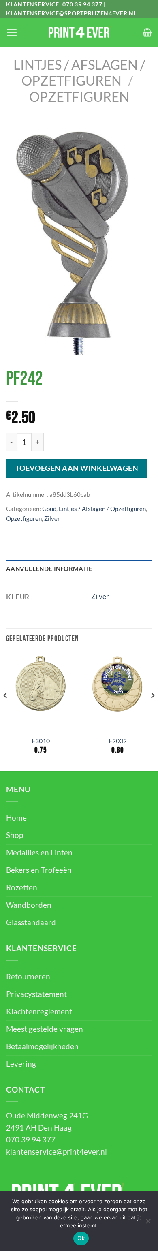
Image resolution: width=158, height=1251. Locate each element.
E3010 (41, 740)
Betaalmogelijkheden (42, 1046)
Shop (14, 835)
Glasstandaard (31, 922)
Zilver (52, 518)
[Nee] (148, 1223)
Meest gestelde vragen (44, 1028)
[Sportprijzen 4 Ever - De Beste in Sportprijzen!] (79, 32)
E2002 (118, 740)
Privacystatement (36, 994)
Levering (21, 1063)
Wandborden (28, 904)
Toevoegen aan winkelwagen (77, 468)
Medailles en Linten (39, 852)
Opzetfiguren (79, 97)
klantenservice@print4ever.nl (56, 1151)
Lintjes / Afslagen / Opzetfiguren (79, 72)
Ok (81, 1238)
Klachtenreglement (39, 1011)
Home (16, 817)
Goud (49, 508)
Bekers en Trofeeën (39, 870)
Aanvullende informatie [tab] (49, 568)
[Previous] (6, 712)
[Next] (152, 712)
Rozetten (21, 887)
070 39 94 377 (82, 4)
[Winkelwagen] (147, 32)
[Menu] (11, 32)
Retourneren (28, 976)
